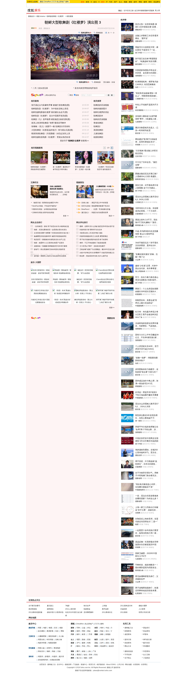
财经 (72, 631)
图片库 (61, 656)
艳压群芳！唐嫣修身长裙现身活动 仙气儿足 (50, 239)
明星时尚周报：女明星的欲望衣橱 (44, 209)
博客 (140, 2)
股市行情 (128, 639)
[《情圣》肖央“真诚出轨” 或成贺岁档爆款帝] (62, 292)
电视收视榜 (52, 643)
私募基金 (87, 609)
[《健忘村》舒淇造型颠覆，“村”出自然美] (83, 272)
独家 (48, 651)
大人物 (61, 636)
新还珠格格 (33, 609)
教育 (96, 639)
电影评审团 (42, 643)
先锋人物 (58, 639)
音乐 (55, 628)
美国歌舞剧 (98, 130)
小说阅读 (146, 658)
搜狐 (41, 2)
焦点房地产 (61, 2)
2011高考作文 (107, 612)
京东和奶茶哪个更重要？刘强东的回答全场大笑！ (52, 233)
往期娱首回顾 (55, 660)
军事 (78, 628)
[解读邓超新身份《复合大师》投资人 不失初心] (83, 292)
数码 (78, 646)
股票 (78, 631)
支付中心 (60, 664)
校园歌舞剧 (98, 137)
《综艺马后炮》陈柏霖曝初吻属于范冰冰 (95, 206)
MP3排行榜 (147, 639)
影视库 (47, 656)
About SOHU (111, 664)
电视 (50, 628)
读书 (101, 643)
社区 (57, 631)
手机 (83, 646)
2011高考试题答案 (35, 612)
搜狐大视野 (143, 606)
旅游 (72, 643)
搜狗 (67, 2)
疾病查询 (128, 643)
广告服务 (76, 664)
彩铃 (90, 655)
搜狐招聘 (68, 664)
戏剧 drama (40, 16)
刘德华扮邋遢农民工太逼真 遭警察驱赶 (94, 236)
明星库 (40, 656)
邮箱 (83, 651)
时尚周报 (50, 639)
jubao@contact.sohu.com (102, 670)
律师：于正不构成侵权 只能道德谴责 (93, 243)
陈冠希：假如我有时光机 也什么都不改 (94, 256)
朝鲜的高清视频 (100, 119)
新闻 (72, 628)
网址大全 (128, 646)
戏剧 (61, 628)
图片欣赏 (146, 643)
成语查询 (128, 634)
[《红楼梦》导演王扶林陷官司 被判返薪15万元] (105, 157)
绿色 (112, 643)
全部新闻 (136, 664)
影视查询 (128, 631)
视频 (125, 2)
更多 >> (66, 216)
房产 (115, 2)
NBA (102, 628)
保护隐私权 (101, 664)
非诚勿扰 (123, 609)
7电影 (67, 606)
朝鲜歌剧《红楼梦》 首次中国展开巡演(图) (49, 116)
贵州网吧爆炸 (89, 612)
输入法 (79, 658)
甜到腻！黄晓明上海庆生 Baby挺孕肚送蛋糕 (50, 256)
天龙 (72, 655)
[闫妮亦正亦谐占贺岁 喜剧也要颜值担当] (40, 292)
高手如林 (105, 609)
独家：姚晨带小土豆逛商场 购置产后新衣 (49, 243)
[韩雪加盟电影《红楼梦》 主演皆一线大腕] (83, 157)
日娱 (59, 651)
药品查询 (146, 631)
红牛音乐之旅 (129, 11)
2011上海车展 (70, 609)
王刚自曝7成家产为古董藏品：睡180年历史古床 (97, 249)
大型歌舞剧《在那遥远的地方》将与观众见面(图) (52, 130)
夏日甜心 (50, 606)
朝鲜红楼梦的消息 (101, 112)
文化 (96, 643)
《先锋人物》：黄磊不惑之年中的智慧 (94, 203)
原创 (107, 643)
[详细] (65, 195)
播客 (130, 2)
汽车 (110, 2)
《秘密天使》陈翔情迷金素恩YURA (45, 203)
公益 (83, 628)
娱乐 (95, 2)
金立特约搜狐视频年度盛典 (144, 11)
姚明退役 (50, 609)
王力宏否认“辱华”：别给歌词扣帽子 (92, 246)
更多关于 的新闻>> (74, 141)
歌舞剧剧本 (98, 116)
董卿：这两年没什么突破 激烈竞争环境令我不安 (97, 226)
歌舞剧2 (97, 126)
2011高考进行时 (126, 606)
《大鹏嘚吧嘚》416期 (103, 186)
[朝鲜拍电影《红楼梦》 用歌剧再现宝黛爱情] (39, 157)
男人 (88, 646)
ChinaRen (47, 2)
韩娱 (53, 651)
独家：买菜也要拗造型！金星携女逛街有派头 (50, 230)
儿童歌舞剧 (98, 133)
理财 (83, 631)
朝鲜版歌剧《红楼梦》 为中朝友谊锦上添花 (49, 109)
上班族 (104, 606)
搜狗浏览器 (129, 651)
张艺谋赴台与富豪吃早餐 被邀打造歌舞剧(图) (50, 105)
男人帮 (157, 11)
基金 (88, 631)
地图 (85, 658)
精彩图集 (70, 16)
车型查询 (146, 651)
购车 (78, 634)
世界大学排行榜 (144, 612)
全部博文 (144, 664)
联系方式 (92, 664)
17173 (53, 2)
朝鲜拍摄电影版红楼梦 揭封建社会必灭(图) (49, 112)
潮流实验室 (52, 636)
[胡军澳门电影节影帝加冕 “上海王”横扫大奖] (105, 292)
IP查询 (145, 634)
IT (106, 2)
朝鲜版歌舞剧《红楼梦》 (56, 16)
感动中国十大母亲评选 (55, 612)
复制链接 (99, 33)
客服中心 (84, 664)
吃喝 (88, 643)
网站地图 (128, 664)
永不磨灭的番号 (34, 606)
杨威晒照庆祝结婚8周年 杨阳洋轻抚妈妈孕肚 (50, 236)
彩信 (96, 655)
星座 (88, 639)
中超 (107, 628)
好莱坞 (49, 648)
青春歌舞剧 (98, 123)
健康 (83, 643)
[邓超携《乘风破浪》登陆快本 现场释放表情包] (62, 272)
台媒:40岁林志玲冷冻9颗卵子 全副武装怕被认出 (97, 253)
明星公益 (41, 648)
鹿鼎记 (79, 655)
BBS (150, 2)
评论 (88, 628)
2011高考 (123, 612)
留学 (107, 639)
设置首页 (42, 664)
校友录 (111, 646)
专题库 (54, 656)
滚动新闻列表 (43, 660)
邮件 (135, 2)
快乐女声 (87, 606)
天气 (78, 643)
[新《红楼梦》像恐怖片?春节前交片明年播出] (61, 157)
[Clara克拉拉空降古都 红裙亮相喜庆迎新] (105, 272)
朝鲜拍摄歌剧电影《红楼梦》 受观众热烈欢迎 (50, 137)
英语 (112, 639)
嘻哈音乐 (41, 651)
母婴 (78, 639)
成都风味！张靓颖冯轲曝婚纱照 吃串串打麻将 (50, 246)
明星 (39, 628)
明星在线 (41, 639)
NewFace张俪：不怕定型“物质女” (44, 206)
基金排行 (146, 628)
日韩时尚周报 (37, 212)
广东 (94, 651)
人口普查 (142, 609)
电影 (45, 628)
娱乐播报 (41, 631)
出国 (101, 639)
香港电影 (57, 648)
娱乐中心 (32, 624)
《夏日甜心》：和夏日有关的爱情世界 (94, 212)
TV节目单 (128, 655)
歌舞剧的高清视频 (101, 105)
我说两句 (156, 2)
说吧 (90, 658)
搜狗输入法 (129, 628)
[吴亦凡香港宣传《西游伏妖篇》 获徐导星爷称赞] (40, 272)
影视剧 (108, 634)
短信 (85, 655)
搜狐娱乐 (31, 16)
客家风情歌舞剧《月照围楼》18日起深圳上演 (50, 133)
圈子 (78, 651)
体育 (87, 2)
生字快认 (128, 658)
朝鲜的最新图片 (100, 109)
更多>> (111, 308)
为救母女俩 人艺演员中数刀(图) (91, 233)
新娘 (83, 639)
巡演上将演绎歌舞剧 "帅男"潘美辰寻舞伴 (48, 123)
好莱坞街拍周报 (48, 212)
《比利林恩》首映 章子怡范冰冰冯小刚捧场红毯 (51, 226)
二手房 (89, 634)
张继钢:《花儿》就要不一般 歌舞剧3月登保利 (50, 126)
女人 (120, 2)
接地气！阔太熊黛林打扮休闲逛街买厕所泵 (49, 249)
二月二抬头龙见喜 (40, 88)
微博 (145, 2)
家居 (83, 634)
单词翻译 (146, 646)
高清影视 (50, 631)
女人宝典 (146, 655)
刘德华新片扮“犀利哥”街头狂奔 (91, 230)
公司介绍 (120, 664)
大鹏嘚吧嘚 (42, 636)
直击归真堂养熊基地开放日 (86, 88)
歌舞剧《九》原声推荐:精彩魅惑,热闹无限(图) (50, 119)
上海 (89, 651)
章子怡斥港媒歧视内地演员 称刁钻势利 (94, 239)
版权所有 (117, 667)
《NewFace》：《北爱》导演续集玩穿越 (95, 209)
